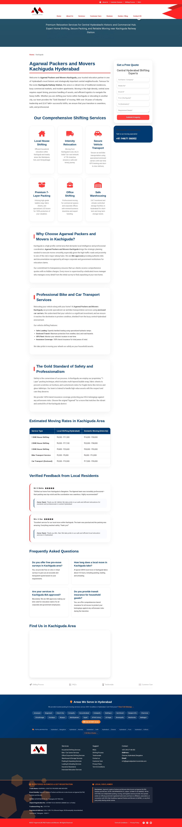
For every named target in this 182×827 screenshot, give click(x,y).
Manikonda (132, 717)
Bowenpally (120, 717)
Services (81, 16)
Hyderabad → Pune (125, 729)
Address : (125, 753)
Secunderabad (84, 713)
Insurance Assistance (69, 767)
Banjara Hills (132, 713)
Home (59, 16)
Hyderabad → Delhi (92, 729)
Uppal (85, 717)
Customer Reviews (116, 2)
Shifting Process (130, 2)
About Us (105, 2)
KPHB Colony (96, 717)
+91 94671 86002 (126, 138)
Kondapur (52, 717)
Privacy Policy (97, 764)
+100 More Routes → (91, 733)
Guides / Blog (123, 16)
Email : (124, 758)
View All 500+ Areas (92, 722)
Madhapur (108, 713)
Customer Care (95, 16)
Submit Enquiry (133, 117)
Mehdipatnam (74, 717)
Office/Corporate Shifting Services (73, 755)
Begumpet (48, 713)
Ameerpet (37, 713)
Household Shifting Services (71, 750)
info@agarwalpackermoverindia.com (134, 761)
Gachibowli (120, 713)
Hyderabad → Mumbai (76, 729)
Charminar (144, 713)
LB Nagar (108, 717)
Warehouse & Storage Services (72, 758)
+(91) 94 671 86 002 (128, 750)
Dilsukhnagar (39, 717)
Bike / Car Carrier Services (70, 752)
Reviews (110, 16)
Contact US (137, 16)
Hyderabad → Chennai (109, 729)
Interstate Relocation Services (72, 770)
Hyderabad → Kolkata (141, 729)
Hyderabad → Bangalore (58, 729)
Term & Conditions (99, 767)
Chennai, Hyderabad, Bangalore (132, 755)
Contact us (96, 758)
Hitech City (60, 713)
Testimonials (109, 684)
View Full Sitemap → (126, 707)
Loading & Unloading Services (71, 764)
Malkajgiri (143, 717)
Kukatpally (97, 713)
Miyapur (62, 717)
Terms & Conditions (121, 823)
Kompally (71, 713)
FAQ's (139, 2)
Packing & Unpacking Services (72, 761)
